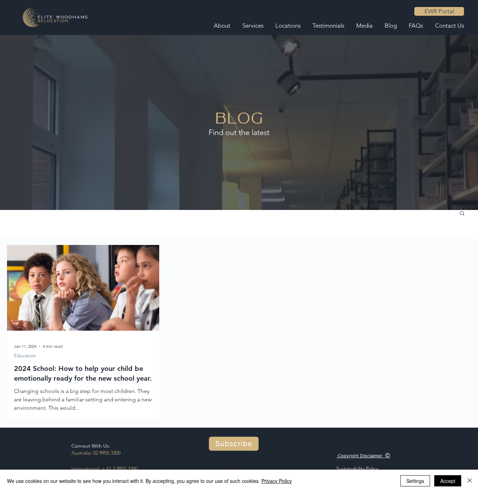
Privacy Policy (276, 480)
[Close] (469, 480)
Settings (415, 480)
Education (25, 355)
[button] (462, 213)
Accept (447, 480)
